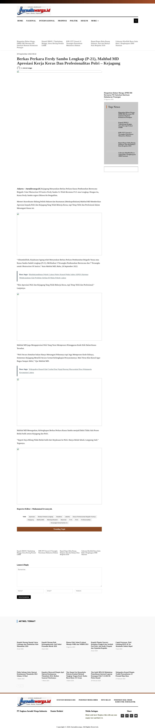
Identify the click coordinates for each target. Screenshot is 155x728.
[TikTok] (127, 715)
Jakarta (67, 516)
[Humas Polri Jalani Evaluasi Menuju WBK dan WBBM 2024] (77, 632)
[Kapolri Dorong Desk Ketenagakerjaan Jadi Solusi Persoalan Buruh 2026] (53, 632)
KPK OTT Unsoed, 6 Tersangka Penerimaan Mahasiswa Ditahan (74, 43)
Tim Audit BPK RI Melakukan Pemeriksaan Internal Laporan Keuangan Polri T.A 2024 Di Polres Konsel (101, 675)
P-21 (70, 520)
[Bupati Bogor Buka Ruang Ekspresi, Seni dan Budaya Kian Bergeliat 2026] (102, 32)
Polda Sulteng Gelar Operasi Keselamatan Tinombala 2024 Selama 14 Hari (27, 674)
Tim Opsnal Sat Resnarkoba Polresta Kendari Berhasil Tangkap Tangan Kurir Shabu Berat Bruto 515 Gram (76, 675)
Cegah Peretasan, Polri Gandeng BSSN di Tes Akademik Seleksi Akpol (124, 644)
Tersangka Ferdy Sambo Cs (59, 523)
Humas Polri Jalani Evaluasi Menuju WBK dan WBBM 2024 (77, 643)
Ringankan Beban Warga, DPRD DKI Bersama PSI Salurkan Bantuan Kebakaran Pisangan (118, 95)
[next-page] (22, 685)
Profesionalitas (86, 520)
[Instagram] (122, 715)
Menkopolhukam (52, 520)
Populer (121, 108)
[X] (39, 182)
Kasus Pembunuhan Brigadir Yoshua (84, 516)
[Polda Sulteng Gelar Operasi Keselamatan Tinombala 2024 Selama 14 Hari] (28, 662)
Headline (59, 516)
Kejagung (31, 520)
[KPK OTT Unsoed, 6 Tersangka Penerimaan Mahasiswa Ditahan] (77, 32)
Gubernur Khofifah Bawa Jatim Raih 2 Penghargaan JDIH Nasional (127, 43)
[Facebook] (34, 182)
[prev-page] (18, 685)
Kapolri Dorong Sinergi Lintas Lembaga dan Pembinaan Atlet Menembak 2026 (27, 644)
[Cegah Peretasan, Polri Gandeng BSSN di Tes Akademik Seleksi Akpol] (127, 632)
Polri (76, 520)
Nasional (63, 520)
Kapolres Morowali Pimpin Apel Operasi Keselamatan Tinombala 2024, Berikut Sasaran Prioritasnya (53, 675)
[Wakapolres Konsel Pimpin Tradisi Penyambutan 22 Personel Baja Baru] (127, 662)
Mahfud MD (40, 520)
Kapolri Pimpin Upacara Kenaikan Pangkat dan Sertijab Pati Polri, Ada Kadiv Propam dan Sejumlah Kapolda (102, 645)
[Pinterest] (44, 182)
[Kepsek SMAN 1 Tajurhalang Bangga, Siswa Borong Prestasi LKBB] (53, 32)
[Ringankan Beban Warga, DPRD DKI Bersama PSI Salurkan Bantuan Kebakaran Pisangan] (28, 32)
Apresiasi (32, 516)
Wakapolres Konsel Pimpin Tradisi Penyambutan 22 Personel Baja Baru (125, 674)
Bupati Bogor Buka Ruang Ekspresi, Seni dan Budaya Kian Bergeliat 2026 (100, 43)
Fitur (115, 108)
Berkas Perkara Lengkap (45, 516)
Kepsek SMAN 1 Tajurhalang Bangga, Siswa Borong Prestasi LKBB (53, 43)
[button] (136, 21)
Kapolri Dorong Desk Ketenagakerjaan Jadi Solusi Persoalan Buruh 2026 (51, 644)
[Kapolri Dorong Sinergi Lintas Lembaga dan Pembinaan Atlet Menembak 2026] (28, 632)
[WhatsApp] (49, 182)
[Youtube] (136, 715)
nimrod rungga (27, 68)
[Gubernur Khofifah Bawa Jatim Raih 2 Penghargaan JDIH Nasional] (127, 32)
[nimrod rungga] (19, 68)
